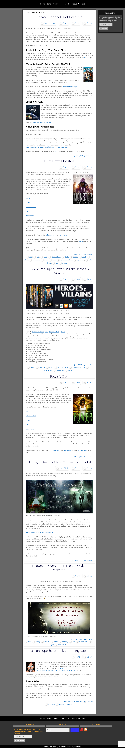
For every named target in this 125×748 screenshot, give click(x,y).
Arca (38, 257)
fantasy (38, 642)
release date (36, 260)
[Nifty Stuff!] (81, 729)
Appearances (50, 23)
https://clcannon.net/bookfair (42, 122)
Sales (89, 23)
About (74, 4)
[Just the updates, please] (85, 729)
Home (42, 4)
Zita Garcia (65, 263)
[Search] (75, 730)
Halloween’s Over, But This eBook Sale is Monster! (59, 567)
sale (74, 642)
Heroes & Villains (63, 367)
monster (75, 257)
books (45, 257)
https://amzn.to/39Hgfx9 (70, 86)
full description (50, 235)
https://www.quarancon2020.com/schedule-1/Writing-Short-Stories (47, 147)
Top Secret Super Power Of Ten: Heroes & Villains (59, 271)
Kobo (27, 211)
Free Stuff (65, 4)
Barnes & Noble (31, 207)
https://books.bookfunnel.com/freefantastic (39, 532)
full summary (55, 450)
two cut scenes (82, 450)
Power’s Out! (59, 376)
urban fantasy (62, 645)
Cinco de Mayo (56, 257)
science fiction (83, 642)
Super (54, 260)
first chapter (63, 235)
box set (33, 367)
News (48, 4)
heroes (51, 367)
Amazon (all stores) (38, 332)
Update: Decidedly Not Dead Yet (59, 17)
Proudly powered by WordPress (55, 746)
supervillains (60, 370)
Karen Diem (88, 156)
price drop (65, 642)
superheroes (80, 260)
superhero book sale (66, 260)
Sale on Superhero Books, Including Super (59, 650)
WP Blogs (77, 746)
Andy (30, 257)
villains (70, 370)
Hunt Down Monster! (59, 161)
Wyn (57, 263)
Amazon (28, 198)
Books (55, 4)
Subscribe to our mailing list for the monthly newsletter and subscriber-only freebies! (110, 19)
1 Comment (88, 702)
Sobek (46, 260)
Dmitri (67, 257)
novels (84, 257)
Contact (81, 4)
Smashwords (30, 216)
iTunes (28, 202)
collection (42, 367)
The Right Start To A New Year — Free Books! (59, 462)
